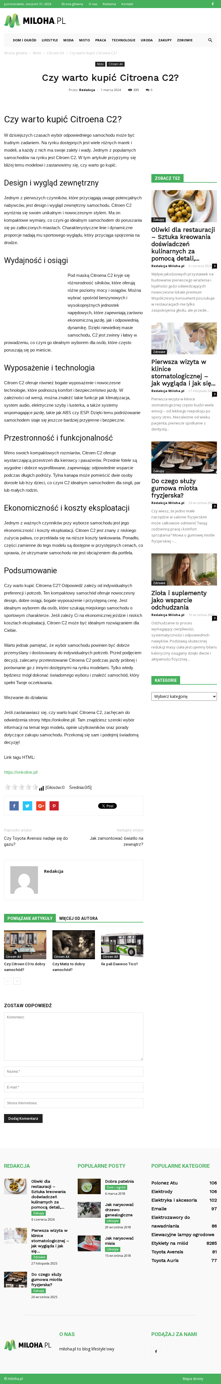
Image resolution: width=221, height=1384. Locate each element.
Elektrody (161, 1191)
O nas (93, 4)
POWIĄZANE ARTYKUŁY (29, 918)
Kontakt (127, 4)
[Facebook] (212, 4)
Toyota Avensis (167, 1251)
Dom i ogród (24, 40)
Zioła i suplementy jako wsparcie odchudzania (178, 600)
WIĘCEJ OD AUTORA (78, 918)
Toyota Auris (165, 1260)
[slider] (21, 786)
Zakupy (165, 40)
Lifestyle (50, 40)
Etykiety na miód (169, 1243)
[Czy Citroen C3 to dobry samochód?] (25, 944)
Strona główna (72, 4)
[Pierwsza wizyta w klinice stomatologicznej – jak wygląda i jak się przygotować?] (184, 339)
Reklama (109, 4)
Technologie (123, 40)
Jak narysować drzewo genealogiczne (119, 1209)
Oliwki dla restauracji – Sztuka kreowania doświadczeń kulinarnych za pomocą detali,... (183, 244)
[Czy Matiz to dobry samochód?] (73, 944)
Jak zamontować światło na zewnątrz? (116, 841)
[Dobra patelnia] (89, 1186)
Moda (68, 40)
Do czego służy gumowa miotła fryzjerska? (174, 488)
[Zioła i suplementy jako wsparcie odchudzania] (184, 569)
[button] (210, 40)
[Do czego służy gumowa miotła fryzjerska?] (184, 457)
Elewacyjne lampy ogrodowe (182, 1234)
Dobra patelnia (119, 1181)
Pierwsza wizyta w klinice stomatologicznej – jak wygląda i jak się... (183, 372)
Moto (84, 40)
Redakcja (87, 90)
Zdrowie (185, 40)
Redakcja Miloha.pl (167, 266)
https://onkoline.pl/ (21, 772)
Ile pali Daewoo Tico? (119, 964)
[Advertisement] (149, 20)
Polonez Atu (164, 1183)
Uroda (147, 40)
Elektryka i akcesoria (174, 1200)
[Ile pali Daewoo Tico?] (122, 944)
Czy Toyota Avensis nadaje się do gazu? (36, 841)
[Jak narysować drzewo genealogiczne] (89, 1210)
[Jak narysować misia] (89, 1243)
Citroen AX (115, 64)
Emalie (159, 1208)
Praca (100, 40)
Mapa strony (193, 1378)
